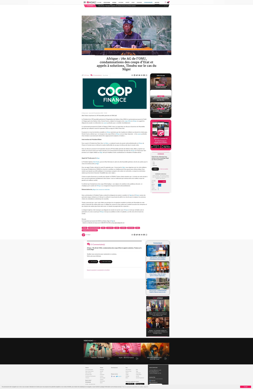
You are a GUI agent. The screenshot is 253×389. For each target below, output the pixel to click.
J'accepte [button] (245, 386)
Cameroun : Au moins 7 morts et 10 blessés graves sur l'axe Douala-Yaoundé (116, 5)
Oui (154, 162)
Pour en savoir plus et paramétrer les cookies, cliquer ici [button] (135, 386)
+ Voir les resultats (164, 169)
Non (154, 163)
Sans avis (155, 165)
